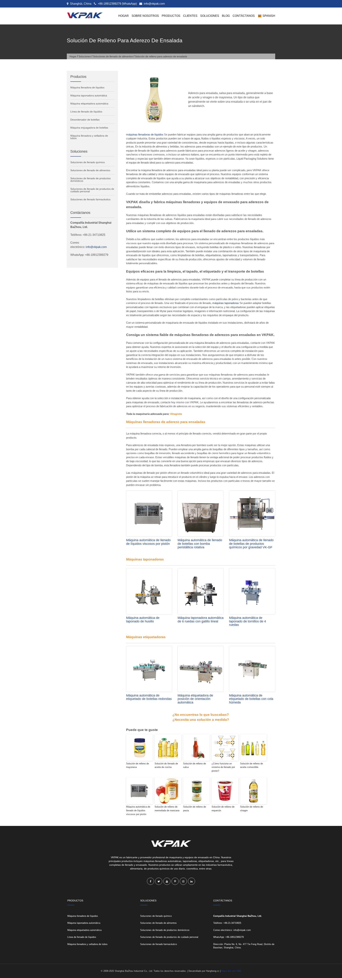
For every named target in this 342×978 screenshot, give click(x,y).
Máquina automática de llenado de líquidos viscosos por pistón (148, 541)
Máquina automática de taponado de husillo (142, 619)
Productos (171, 15)
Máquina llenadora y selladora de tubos (89, 137)
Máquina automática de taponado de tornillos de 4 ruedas (247, 621)
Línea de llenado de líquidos (86, 111)
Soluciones (209, 15)
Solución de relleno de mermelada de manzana (167, 808)
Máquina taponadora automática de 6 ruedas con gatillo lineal (201, 619)
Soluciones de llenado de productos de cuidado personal (92, 190)
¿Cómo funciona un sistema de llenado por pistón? (223, 767)
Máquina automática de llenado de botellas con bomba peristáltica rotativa (200, 543)
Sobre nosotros (145, 15)
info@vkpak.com (154, 3)
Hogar (123, 15)
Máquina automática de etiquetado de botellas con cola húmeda (251, 699)
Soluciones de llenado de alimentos (113, 56)
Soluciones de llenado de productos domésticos (90, 179)
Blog (226, 15)
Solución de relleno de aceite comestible (251, 765)
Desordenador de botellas (85, 119)
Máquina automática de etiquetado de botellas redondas (149, 697)
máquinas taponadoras (225, 303)
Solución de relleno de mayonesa (137, 765)
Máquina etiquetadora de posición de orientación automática (195, 699)
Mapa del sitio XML (231, 971)
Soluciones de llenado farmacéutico (90, 199)
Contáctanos (244, 15)
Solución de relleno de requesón (223, 808)
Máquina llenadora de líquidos (87, 87)
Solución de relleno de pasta (194, 808)
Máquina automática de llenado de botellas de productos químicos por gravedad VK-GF (251, 543)
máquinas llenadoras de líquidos (144, 134)
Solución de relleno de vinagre (251, 808)
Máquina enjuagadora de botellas (89, 127)
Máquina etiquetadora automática (89, 103)
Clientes (190, 15)
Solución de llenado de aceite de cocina (166, 765)
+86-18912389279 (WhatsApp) (117, 3)
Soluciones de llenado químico (87, 162)
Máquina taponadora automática (88, 95)
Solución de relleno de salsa (194, 765)
